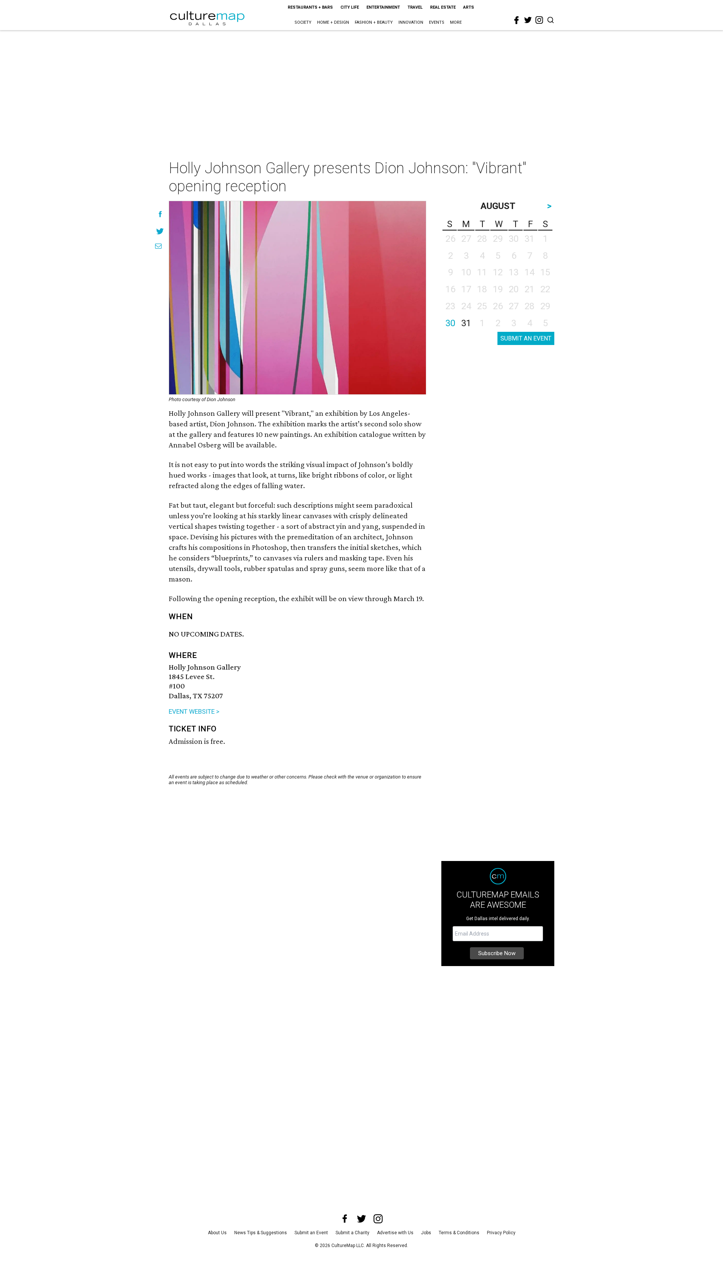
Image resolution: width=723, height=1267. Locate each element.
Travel (415, 7)
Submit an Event (311, 1232)
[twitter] (528, 19)
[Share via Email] (158, 246)
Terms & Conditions (459, 1232)
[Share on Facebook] (160, 214)
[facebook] (516, 20)
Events (436, 22)
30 (450, 323)
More (456, 22)
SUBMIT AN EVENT (525, 338)
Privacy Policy (501, 1232)
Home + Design (333, 22)
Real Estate (443, 7)
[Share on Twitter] (160, 231)
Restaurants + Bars (310, 7)
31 (466, 323)
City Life (349, 7)
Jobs (426, 1232)
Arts (468, 7)
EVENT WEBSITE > (194, 711)
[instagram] (539, 19)
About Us (217, 1232)
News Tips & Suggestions (260, 1232)
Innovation (410, 22)
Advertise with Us (395, 1232)
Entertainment (383, 7)
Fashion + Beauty (374, 22)
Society (302, 22)
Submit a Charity (352, 1232)
